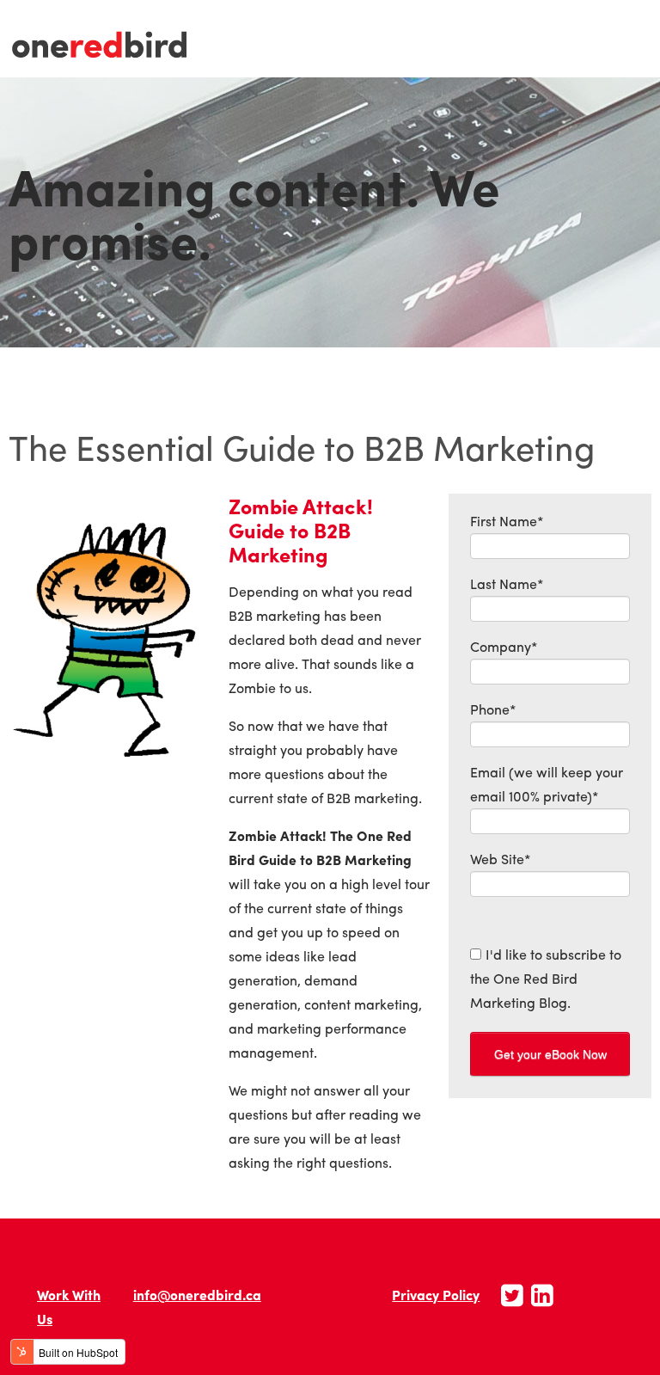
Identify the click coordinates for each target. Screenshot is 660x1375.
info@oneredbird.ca (197, 1294)
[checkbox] (550, 978)
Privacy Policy (436, 1294)
